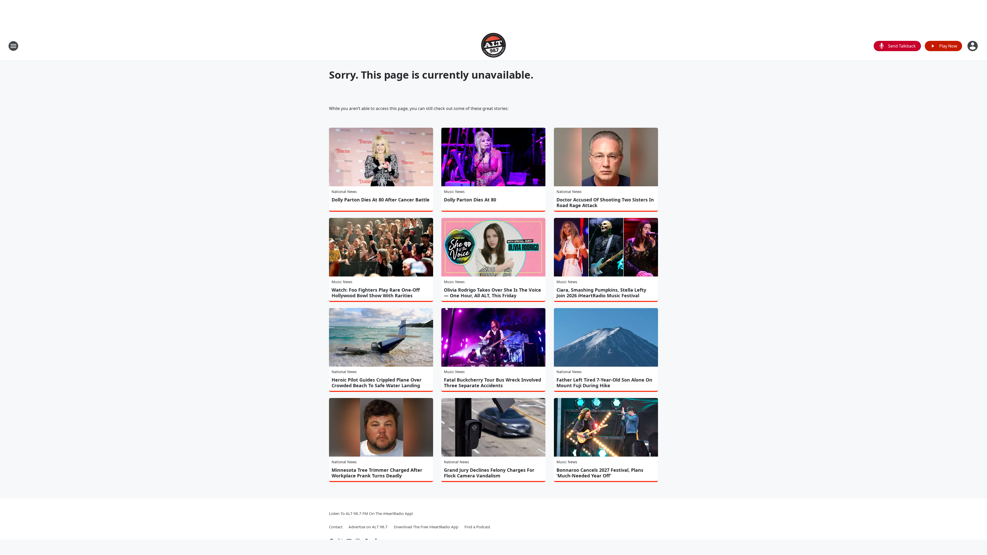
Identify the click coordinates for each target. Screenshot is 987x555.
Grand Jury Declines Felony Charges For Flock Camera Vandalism (489, 472)
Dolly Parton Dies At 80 (470, 199)
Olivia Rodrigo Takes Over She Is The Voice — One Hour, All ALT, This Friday (492, 292)
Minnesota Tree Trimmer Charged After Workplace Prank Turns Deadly (377, 472)
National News (344, 191)
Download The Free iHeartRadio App (426, 526)
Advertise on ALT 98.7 (368, 526)
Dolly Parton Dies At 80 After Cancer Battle (380, 199)
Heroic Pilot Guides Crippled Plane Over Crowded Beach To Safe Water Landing (377, 382)
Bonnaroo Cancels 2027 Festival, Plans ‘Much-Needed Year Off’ (599, 472)
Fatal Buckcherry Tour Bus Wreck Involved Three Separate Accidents (492, 382)
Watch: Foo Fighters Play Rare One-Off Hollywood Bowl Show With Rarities (376, 292)
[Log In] (973, 46)
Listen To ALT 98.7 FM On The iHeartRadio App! (371, 513)
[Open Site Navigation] (13, 46)
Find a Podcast (477, 526)
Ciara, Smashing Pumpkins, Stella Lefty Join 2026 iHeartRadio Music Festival (601, 292)
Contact (335, 526)
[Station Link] (493, 45)
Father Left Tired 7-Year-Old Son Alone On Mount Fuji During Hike (604, 382)
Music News (454, 191)
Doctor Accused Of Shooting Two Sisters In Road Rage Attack (605, 202)
